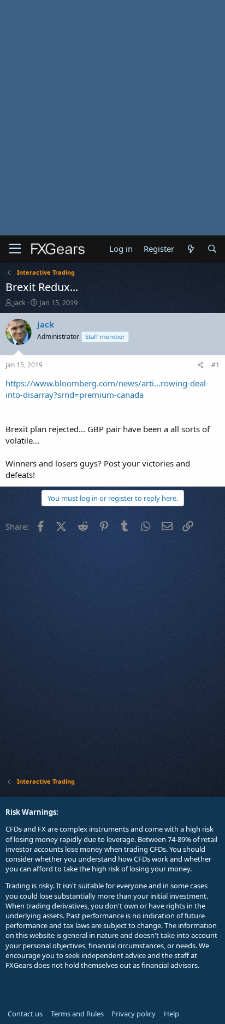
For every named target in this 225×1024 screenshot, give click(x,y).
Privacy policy (133, 1014)
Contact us (25, 1014)
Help (171, 1014)
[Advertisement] (112, 117)
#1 (215, 364)
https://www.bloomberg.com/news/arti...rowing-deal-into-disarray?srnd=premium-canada (107, 389)
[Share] (201, 365)
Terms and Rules (77, 1014)
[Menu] (15, 249)
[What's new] (190, 249)
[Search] (212, 249)
